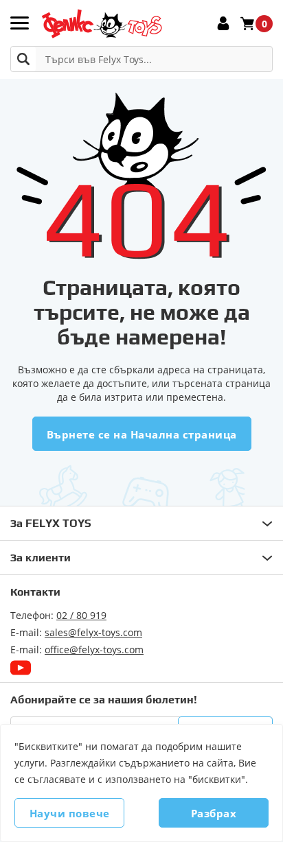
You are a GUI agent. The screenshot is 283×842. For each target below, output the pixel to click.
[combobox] (141, 59)
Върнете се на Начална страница (142, 434)
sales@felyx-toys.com (93, 632)
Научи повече (70, 813)
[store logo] (101, 23)
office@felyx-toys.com (94, 649)
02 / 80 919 (81, 615)
